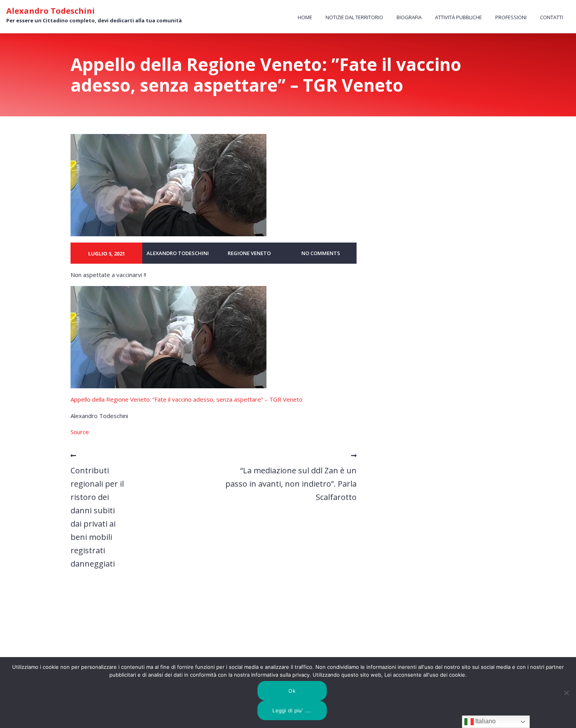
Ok (291, 691)
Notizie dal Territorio (354, 17)
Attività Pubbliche (458, 17)
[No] (566, 693)
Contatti (551, 17)
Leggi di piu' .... (292, 710)
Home (305, 17)
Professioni (511, 17)
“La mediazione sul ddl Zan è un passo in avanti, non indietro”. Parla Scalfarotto (291, 483)
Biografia (409, 17)
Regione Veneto (249, 253)
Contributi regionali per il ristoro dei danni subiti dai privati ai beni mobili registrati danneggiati (97, 517)
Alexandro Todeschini (50, 11)
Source (80, 432)
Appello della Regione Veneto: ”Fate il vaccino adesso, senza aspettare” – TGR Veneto (186, 399)
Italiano (485, 721)
